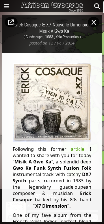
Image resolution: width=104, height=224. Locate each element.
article (77, 149)
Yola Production (67, 37)
